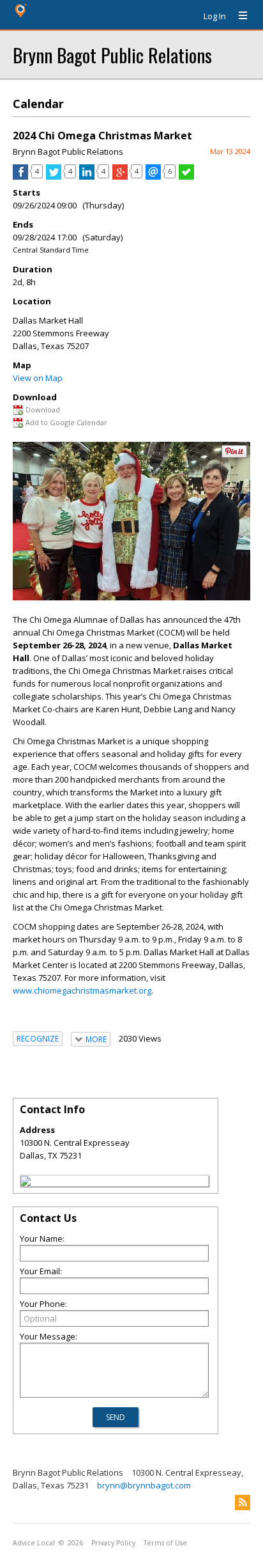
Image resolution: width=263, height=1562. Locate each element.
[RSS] (242, 1502)
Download (43, 409)
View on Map (38, 378)
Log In (215, 16)
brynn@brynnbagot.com (144, 1485)
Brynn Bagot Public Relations (112, 54)
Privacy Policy (113, 1542)
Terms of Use (165, 1542)
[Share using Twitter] (53, 176)
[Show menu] (238, 16)
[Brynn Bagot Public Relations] (25, 1183)
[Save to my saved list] (186, 176)
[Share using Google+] (120, 176)
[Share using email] (153, 176)
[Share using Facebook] (20, 176)
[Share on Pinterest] (234, 455)
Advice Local (34, 1542)
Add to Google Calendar (66, 422)
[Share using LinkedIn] (86, 176)
